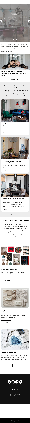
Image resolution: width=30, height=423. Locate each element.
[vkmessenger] (13, 382)
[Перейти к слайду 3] (16, 39)
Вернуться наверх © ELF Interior (15, 411)
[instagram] (9, 382)
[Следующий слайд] (29, 21)
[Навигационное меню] (28, 2)
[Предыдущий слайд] (1, 21)
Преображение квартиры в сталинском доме (14, 123)
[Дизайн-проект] (6, 279)
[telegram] (17, 382)
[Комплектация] (6, 321)
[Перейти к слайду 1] (13, 39)
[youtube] (20, 382)
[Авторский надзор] (7, 364)
